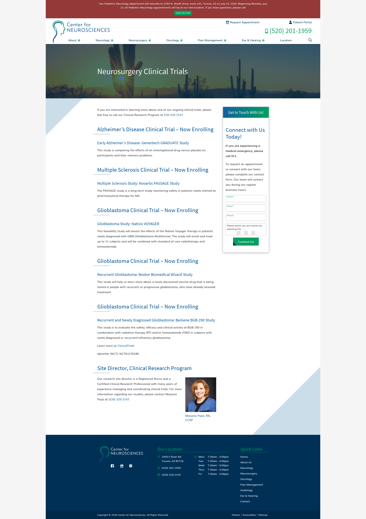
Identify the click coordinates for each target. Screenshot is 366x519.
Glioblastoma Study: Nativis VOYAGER (128, 223)
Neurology (103, 40)
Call (290, 30)
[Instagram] (130, 465)
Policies (236, 514)
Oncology (172, 40)
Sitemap (262, 514)
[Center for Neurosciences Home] (81, 31)
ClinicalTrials (125, 345)
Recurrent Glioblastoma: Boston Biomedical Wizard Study (145, 274)
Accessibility (249, 514)
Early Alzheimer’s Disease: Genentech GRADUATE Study (143, 142)
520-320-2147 (173, 114)
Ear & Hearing (251, 40)
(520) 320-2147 (119, 399)
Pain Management (210, 40)
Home (244, 456)
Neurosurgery (138, 40)
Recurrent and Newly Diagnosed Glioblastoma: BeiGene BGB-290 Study (156, 320)
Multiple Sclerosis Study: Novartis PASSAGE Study (138, 183)
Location (286, 40)
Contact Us (246, 241)
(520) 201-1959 (183, 13)
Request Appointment (244, 22)
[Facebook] (112, 465)
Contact (245, 501)
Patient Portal (302, 22)
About (72, 40)
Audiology (246, 490)
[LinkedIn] (121, 465)
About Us (246, 462)
